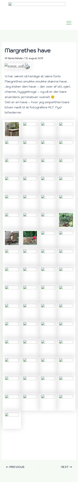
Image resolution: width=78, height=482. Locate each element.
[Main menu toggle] (68, 23)
